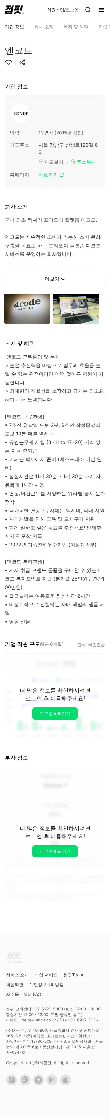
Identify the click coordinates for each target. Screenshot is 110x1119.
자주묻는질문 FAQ (23, 994)
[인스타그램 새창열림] (13, 1083)
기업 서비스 (46, 974)
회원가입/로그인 (63, 9)
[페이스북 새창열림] (39, 1083)
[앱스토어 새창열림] (66, 1083)
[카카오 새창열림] (26, 1083)
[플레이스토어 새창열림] (53, 1083)
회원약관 (14, 984)
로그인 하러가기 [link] (55, 713)
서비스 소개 (17, 974)
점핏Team (73, 974)
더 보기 (52, 279)
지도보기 (54, 162)
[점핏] (14, 9)
